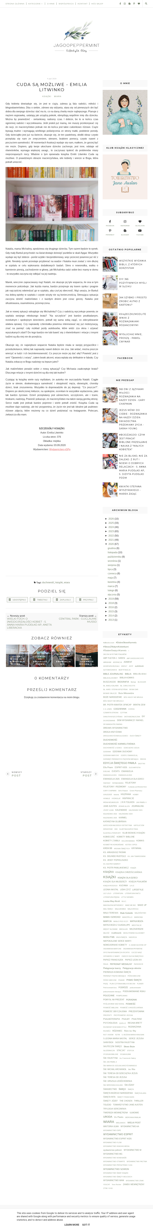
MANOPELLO (127, 917)
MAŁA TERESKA (110, 913)
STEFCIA (130, 1050)
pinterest (110, 235)
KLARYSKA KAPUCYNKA (128, 829)
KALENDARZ (121, 810)
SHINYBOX (108, 1042)
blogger (125, 235)
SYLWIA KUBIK (125, 1054)
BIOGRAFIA (123, 682)
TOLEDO (107, 1105)
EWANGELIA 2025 (111, 779)
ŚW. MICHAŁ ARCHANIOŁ (114, 1069)
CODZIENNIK (120, 709)
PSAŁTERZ (137, 1019)
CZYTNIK (123, 713)
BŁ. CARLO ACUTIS (127, 686)
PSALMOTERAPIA (111, 1019)
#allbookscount (108, 643)
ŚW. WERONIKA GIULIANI (113, 1085)
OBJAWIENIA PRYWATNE (132, 949)
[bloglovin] (138, 3)
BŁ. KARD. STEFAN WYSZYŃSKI (115, 689)
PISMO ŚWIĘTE (134, 980)
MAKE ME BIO (130, 905)
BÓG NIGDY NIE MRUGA (133, 697)
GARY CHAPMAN (109, 791)
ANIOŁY (124, 666)
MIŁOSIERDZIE (136, 929)
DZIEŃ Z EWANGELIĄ (129, 755)
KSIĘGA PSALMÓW (138, 882)
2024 (111, 527)
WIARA (57, 96)
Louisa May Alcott (111, 901)
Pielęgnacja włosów (132, 968)
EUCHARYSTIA (134, 767)
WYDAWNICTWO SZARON (116, 1169)
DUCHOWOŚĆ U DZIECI (112, 748)
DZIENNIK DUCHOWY (122, 752)
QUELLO (122, 1023)
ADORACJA (117, 662)
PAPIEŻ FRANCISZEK (113, 960)
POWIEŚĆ (131, 1004)
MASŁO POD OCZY (120, 921)
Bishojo (133, 682)
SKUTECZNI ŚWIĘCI (112, 1046)
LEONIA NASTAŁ (110, 890)
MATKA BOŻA (136, 921)
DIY (143, 716)
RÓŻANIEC (117, 1031)
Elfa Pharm (108, 767)
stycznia (112, 594)
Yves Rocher (116, 1184)
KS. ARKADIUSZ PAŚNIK (114, 852)
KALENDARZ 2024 (126, 814)
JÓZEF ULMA (108, 810)
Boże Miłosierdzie (126, 693)
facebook (110, 226)
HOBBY (136, 794)
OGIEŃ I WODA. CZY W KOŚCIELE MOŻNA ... (17, 660)
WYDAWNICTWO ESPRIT (118, 1134)
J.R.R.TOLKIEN (127, 802)
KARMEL (123, 818)
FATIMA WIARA (117, 783)
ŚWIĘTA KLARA (140, 1093)
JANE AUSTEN (110, 806)
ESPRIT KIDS (121, 767)
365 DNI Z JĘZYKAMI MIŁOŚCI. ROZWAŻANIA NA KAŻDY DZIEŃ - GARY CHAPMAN (132, 396)
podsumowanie (135, 987)
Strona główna (15, 4)
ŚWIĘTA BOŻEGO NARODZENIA (118, 1093)
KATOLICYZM (139, 825)
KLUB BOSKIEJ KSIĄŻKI (134, 833)
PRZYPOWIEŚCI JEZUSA (123, 1015)
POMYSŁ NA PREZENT (113, 1000)
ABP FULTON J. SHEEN (114, 658)
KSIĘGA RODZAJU (110, 885)
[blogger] (128, 3)
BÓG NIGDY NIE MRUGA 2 (113, 701)
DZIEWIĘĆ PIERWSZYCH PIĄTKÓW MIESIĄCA (120, 759)
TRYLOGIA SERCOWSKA (114, 1109)
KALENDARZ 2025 (110, 818)
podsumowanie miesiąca (112, 992)
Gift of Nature (123, 791)
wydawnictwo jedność (112, 1150)
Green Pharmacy (136, 791)
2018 (111, 603)
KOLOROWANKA (128, 841)
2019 (111, 598)
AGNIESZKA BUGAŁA (111, 666)
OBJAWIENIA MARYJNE (112, 949)
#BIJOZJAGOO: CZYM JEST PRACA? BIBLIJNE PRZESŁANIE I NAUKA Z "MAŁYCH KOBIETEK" (133, 442)
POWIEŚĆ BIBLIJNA (110, 1008)
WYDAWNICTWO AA (130, 1126)
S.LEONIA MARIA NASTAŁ (115, 1039)
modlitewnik (116, 933)
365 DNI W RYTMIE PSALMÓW (114, 654)
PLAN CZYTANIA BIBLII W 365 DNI (122, 984)
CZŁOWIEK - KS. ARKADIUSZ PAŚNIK (40, 660)
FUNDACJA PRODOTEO (137, 787)
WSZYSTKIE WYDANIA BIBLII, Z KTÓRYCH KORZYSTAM (132, 264)
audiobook (139, 666)
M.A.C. (124, 901)
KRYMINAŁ (136, 848)
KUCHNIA (123, 886)
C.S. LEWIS (107, 709)
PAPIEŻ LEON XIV (133, 960)
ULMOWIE (134, 1113)
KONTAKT (83, 4)
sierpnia (112, 565)
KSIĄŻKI (46, 96)
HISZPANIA (126, 794)
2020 (111, 544)
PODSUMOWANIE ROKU (134, 991)
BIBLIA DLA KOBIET (110, 678)
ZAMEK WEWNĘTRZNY (133, 1184)
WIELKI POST (134, 1122)
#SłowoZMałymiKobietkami (116, 646)
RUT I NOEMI (108, 1035)
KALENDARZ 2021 (136, 810)
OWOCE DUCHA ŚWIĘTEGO (132, 956)
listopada (113, 552)
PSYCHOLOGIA (110, 1023)
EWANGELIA (127, 771)
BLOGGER (142, 682)
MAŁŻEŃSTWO (140, 913)
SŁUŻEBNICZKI (109, 1050)
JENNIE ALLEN (124, 806)
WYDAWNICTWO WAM (113, 1180)
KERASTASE (108, 829)
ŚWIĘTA (131, 1089)
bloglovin (140, 226)
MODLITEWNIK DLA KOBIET (134, 933)
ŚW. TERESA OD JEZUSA (115, 1077)
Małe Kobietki (126, 913)
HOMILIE (106, 798)
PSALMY (126, 1019)
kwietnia (112, 582)
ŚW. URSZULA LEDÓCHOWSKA (117, 1081)
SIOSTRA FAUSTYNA (125, 1042)
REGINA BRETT (135, 1023)
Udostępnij (19, 600)
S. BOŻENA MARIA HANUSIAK (133, 1035)
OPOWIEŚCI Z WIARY (111, 956)
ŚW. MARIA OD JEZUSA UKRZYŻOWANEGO (120, 1066)
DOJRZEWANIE (109, 720)
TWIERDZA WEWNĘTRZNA (115, 1113)
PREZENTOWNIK (136, 1011)
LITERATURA (118, 893)
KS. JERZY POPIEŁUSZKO (115, 860)
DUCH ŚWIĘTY (135, 736)
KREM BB (107, 848)
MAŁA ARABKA (120, 909)
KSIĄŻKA (108, 871)
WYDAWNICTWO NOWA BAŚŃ (114, 1158)
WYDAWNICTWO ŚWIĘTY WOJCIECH (117, 1177)
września (113, 561)
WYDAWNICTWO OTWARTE (114, 1161)
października (115, 556)
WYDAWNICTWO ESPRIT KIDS (117, 1139)
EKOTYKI (141, 763)
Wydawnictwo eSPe (60, 449)
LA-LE (132, 885)
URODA (107, 1116)
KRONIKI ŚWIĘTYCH (122, 848)
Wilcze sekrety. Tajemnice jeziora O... (86, 660)
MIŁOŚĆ (106, 933)
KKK (116, 829)
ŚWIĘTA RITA (109, 1097)
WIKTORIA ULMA (111, 1126)
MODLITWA (108, 937)
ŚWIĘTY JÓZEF (110, 1101)
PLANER (140, 984)
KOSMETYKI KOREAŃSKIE (113, 845)
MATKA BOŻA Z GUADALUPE (116, 925)
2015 (111, 611)
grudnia (112, 548)
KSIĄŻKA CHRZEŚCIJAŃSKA (128, 872)
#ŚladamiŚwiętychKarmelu (114, 651)
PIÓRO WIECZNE (110, 980)
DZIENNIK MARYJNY (111, 755)
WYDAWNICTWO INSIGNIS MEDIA (116, 1146)
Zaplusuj (65, 600)
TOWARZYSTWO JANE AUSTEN (128, 1105)
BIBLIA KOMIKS (127, 678)
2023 (111, 531)
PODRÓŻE (123, 988)
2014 (111, 615)
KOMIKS (140, 841)
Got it (86, 1224)
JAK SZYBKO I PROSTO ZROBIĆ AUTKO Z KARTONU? (133, 301)
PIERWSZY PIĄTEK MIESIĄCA (114, 976)
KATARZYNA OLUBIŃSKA (114, 822)
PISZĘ (105, 984)
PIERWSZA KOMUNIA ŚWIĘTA (117, 972)
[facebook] (119, 3)
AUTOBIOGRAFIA (110, 670)
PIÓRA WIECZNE (134, 976)
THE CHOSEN (126, 1101)
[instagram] (123, 3)
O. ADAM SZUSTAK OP (137, 945)
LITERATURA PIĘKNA (111, 897)
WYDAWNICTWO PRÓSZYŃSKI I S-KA (117, 1165)
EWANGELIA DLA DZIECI (132, 779)
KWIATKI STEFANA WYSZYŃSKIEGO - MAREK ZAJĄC (130, 490)
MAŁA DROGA (133, 909)
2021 (111, 540)
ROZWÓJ (107, 1031)
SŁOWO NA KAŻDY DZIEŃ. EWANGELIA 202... (63, 659)
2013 (111, 620)
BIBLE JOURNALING (113, 674)
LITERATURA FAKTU (132, 893)
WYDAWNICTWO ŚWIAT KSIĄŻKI (115, 1173)
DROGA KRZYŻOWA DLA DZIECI (115, 736)
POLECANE (108, 995)
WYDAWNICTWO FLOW (112, 1142)
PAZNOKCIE (138, 964)
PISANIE (121, 980)
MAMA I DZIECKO (111, 917)
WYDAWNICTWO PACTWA (137, 1161)
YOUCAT (106, 1184)
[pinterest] (133, 3)
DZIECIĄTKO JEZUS (131, 748)
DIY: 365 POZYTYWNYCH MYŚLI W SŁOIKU (133, 283)
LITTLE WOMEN (127, 897)
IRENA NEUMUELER (111, 802)
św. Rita (131, 1069)
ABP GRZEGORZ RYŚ (135, 658)
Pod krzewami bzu (110, 987)
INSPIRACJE (128, 798)
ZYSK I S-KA (108, 1188)
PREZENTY (107, 1015)
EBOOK (143, 759)
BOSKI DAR (133, 689)
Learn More (71, 1224)
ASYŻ (131, 666)
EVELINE (106, 771)
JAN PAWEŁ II (141, 802)
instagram (125, 226)
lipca (110, 569)
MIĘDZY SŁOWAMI (110, 929)
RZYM (117, 1035)
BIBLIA (128, 674)
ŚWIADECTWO (110, 1089)
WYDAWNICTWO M (132, 1150)
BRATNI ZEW (139, 705)
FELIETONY (130, 783)
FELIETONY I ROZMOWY (114, 787)
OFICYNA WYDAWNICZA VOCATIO (116, 952)
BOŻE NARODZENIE (112, 697)
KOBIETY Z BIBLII (111, 841)
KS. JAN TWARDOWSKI (137, 856)
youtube (140, 235)
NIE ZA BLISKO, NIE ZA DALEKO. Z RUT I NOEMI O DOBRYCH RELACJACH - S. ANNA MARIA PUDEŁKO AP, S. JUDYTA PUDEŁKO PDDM (133, 467)
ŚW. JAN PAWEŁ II (110, 1062)
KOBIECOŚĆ (109, 837)
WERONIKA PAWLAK (133, 1117)
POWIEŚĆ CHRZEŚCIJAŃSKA (131, 1008)
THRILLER (138, 1101)
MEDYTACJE (136, 925)
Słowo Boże (129, 1046)
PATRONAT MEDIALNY (121, 964)
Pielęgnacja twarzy (112, 968)
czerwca (112, 573)
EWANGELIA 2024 (125, 775)
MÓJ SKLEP (97, 4)
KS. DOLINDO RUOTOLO (114, 856)
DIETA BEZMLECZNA (132, 717)
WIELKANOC (121, 1123)
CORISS (131, 709)
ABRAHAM (107, 662)
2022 (111, 535)
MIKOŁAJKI (123, 929)
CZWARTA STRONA (110, 713)
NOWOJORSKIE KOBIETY (115, 945)
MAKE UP (142, 905)
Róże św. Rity (130, 1031)
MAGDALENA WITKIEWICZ (113, 905)
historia (116, 794)
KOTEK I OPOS (131, 845)
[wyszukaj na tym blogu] (146, 3)
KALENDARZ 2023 (110, 814)
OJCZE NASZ (136, 952)
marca (111, 586)
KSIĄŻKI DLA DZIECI (128, 877)
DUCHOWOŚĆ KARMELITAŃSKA (119, 744)
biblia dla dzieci (139, 674)
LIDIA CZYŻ (125, 890)
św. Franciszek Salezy (128, 1058)
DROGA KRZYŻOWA (112, 732)
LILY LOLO (107, 893)
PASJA (105, 964)
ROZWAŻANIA (134, 1027)
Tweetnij (42, 600)
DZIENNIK (107, 752)
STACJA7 (121, 1050)
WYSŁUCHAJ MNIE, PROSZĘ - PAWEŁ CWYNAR (130, 338)
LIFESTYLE (137, 889)
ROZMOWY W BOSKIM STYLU (114, 1027)
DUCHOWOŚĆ (48, 582)
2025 (111, 523)
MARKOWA (138, 917)
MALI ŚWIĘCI (108, 909)
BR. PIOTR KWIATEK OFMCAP (117, 705)
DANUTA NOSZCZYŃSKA (112, 717)
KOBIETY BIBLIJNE (126, 837)
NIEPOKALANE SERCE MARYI (117, 941)
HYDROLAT (116, 798)
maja (111, 577)
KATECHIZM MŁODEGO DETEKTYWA (117, 825)
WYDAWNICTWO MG (112, 1154)
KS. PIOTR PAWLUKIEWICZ (116, 868)
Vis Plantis (118, 1117)
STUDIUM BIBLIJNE (110, 1054)
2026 (111, 518)
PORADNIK (131, 999)
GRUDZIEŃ (107, 794)
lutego (111, 590)
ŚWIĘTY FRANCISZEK (125, 1097)
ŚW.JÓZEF (129, 1085)
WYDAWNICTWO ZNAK (135, 1180)
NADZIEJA (133, 937)
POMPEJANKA (121, 996)
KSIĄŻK (133, 868)
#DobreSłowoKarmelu (126, 642)
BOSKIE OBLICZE (110, 693)
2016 (111, 607)
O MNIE (51, 4)
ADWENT (128, 662)
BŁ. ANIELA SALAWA (110, 686)
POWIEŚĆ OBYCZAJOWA (115, 1011)
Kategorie (34, 4)
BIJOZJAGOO (109, 682)
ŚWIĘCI (122, 1089)
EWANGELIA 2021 (110, 775)
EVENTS (116, 771)
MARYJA (107, 921)
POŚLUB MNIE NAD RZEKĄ (113, 1004)
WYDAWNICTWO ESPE (112, 1130)
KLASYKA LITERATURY (112, 833)
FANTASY (106, 783)
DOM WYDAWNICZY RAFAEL (130, 720)
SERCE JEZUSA (136, 1039)
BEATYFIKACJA (124, 670)
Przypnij (88, 600)
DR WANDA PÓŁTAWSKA (112, 724)
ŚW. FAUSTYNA (110, 1058)
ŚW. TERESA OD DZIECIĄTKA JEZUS (120, 1073)
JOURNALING (137, 806)
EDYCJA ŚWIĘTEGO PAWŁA (119, 763)
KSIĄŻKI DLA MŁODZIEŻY (115, 882)
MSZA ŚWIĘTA (121, 937)
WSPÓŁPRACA (66, 4)
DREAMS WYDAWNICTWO (115, 728)
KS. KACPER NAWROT (112, 864)
